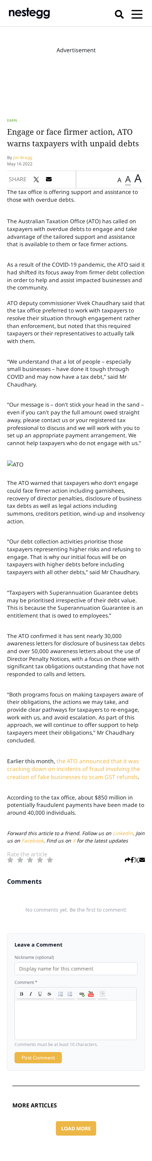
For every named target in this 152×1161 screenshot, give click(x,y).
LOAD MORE (76, 1128)
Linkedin (123, 833)
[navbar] (137, 13)
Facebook (32, 840)
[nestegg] (29, 13)
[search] (119, 13)
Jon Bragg (22, 157)
